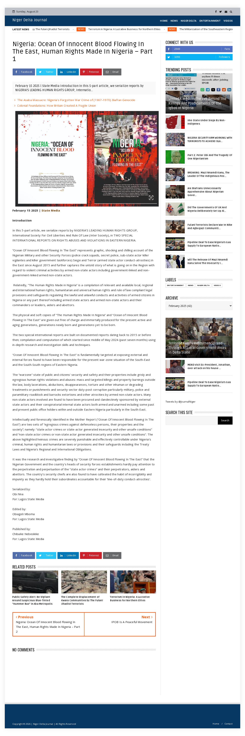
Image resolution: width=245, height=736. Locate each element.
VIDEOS (228, 20)
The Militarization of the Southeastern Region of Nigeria (192, 29)
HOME (163, 20)
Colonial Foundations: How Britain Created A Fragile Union (56, 105)
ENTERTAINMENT (209, 20)
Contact (229, 724)
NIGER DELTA (188, 20)
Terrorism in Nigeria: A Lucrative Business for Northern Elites (104, 29)
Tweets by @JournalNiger (181, 401)
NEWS (174, 20)
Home (216, 724)
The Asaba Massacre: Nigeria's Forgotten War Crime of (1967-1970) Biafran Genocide (76, 100)
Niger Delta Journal (29, 20)
